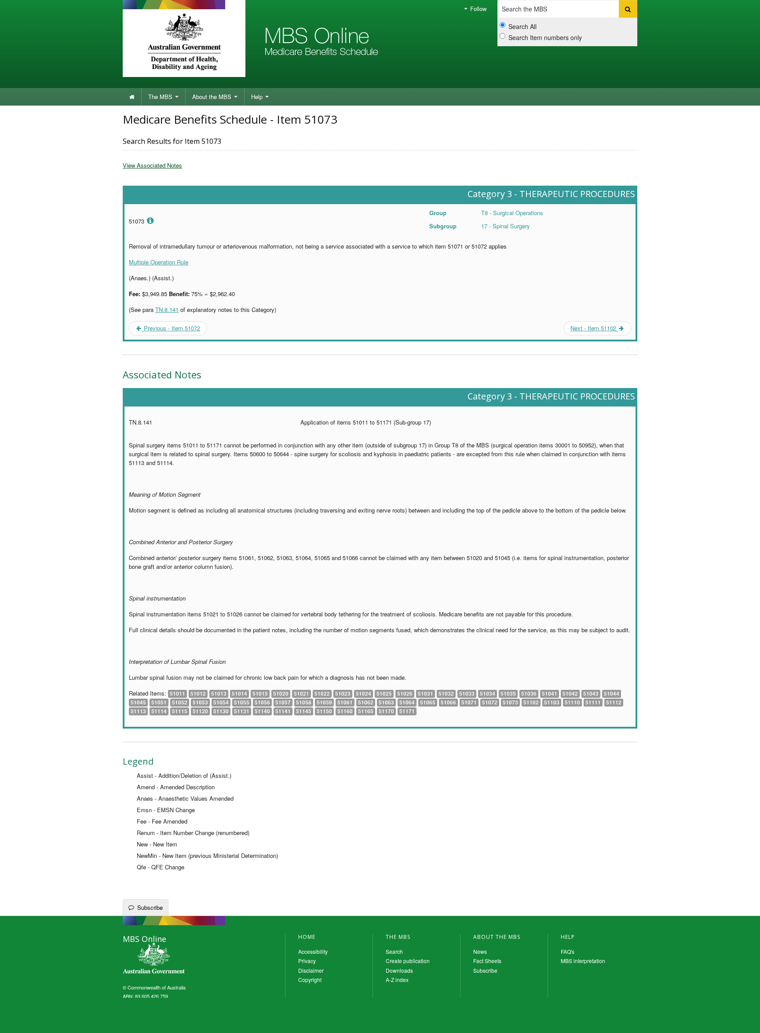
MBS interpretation (583, 960)
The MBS (161, 96)
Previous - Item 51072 (171, 328)
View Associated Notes (152, 165)
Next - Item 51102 (594, 328)
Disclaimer (311, 970)
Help (257, 96)
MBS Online (178, 959)
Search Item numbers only (545, 37)
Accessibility (313, 951)
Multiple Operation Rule (158, 262)
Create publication (408, 960)
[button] (742, 1020)
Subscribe (150, 907)
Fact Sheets (487, 960)
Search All (522, 26)
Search (394, 951)
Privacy (307, 960)
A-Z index (397, 979)
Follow (477, 8)
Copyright (310, 979)
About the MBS (212, 96)
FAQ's (567, 951)
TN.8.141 (167, 309)
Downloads (399, 970)
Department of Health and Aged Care (184, 41)
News (480, 951)
